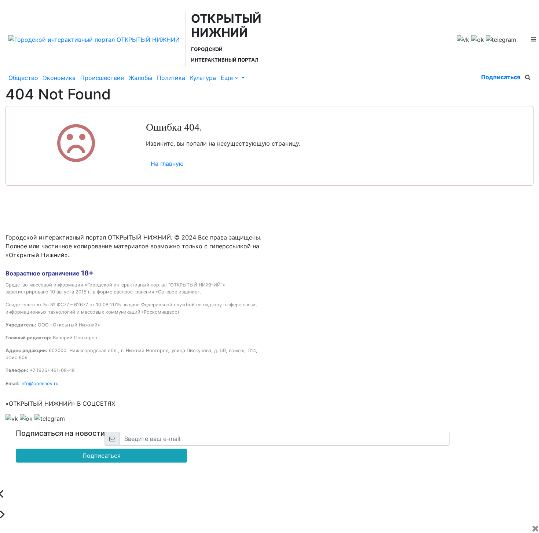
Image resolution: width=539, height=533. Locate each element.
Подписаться (500, 77)
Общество (23, 77)
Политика (171, 77)
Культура (203, 77)
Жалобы (140, 77)
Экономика (59, 77)
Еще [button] (228, 77)
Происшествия (102, 77)
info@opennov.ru (39, 383)
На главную (167, 163)
